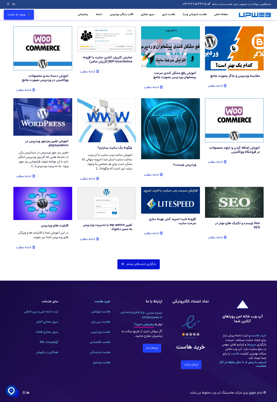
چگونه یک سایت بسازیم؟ (114, 148)
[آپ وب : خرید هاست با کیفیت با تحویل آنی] (255, 15)
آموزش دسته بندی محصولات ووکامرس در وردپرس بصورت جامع (45, 78)
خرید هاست (258, 335)
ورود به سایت (16, 14)
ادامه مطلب (215, 86)
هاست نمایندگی (100, 352)
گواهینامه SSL (49, 342)
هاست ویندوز (101, 362)
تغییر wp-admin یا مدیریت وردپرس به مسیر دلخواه (107, 227)
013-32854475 (194, 4)
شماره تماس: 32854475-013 (141, 313)
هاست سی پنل (100, 322)
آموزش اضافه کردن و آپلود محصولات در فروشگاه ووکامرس (234, 150)
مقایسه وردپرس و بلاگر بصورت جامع (235, 76)
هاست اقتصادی (100, 342)
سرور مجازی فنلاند (46, 332)
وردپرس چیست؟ (184, 165)
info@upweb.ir (152, 317)
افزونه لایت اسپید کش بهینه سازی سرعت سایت (172, 221)
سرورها (251, 344)
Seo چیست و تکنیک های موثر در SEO (237, 225)
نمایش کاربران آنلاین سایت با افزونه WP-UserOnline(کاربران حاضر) (107, 59)
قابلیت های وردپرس (54, 225)
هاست (234, 353)
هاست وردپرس (100, 332)
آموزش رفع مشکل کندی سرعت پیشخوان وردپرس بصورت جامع (174, 75)
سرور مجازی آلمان (47, 322)
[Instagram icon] (8, 4)
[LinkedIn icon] (13, 4)
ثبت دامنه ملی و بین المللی (41, 311)
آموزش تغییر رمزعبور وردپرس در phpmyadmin (46, 143)
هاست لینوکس (100, 311)
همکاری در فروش (47, 352)
